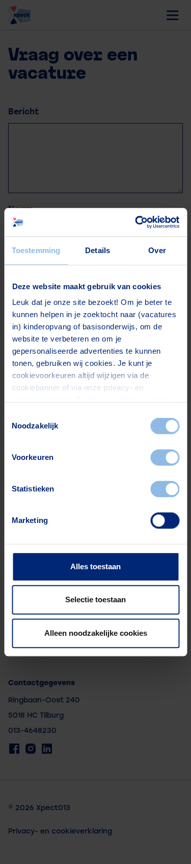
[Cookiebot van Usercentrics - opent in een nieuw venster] (136, 222)
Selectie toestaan (95, 599)
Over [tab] (157, 250)
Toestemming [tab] (36, 250)
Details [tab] (97, 250)
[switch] (164, 457)
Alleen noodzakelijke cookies (95, 633)
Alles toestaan (95, 566)
